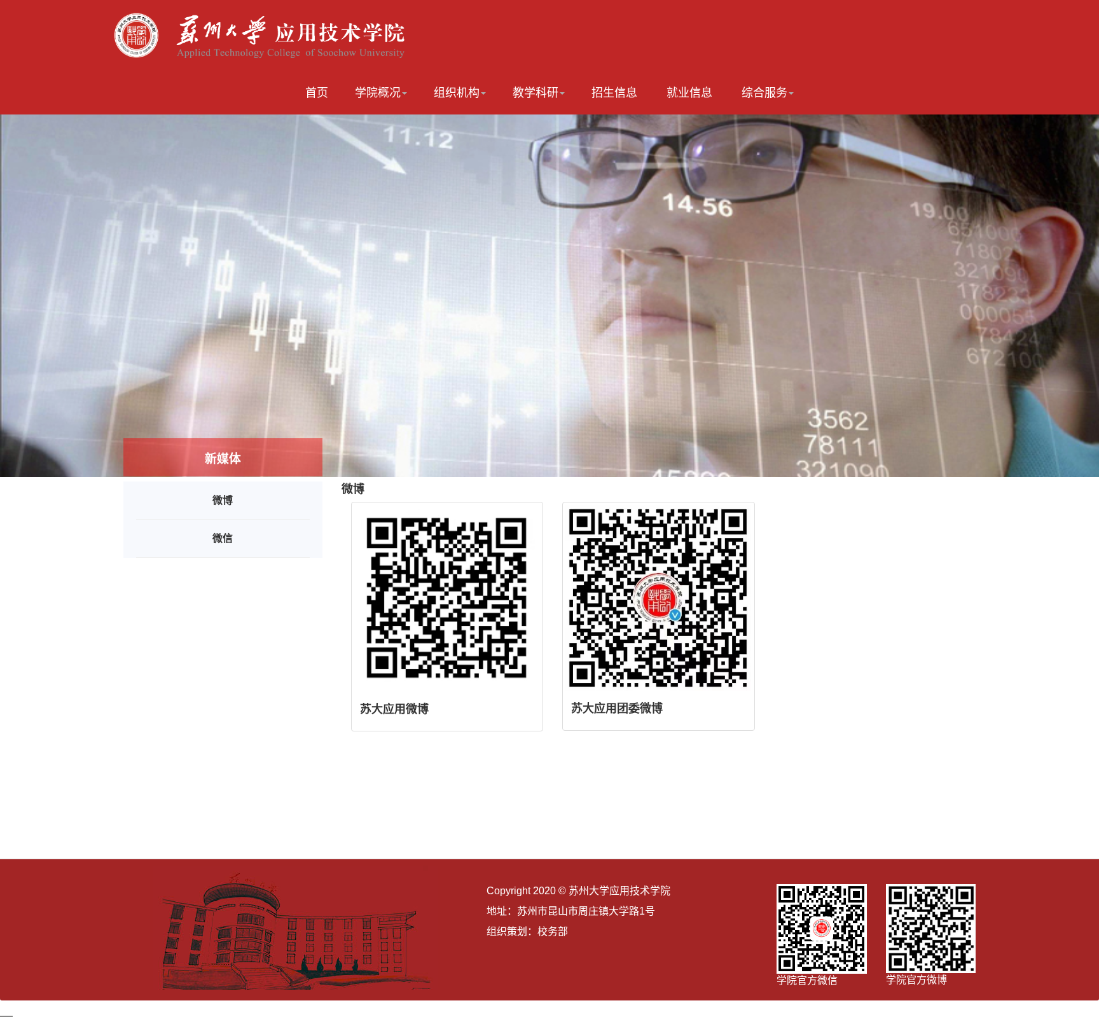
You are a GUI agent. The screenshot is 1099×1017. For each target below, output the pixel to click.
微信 (222, 538)
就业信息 (689, 92)
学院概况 (378, 92)
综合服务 (764, 92)
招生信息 (614, 92)
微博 (222, 500)
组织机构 (457, 92)
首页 (316, 92)
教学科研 (535, 92)
